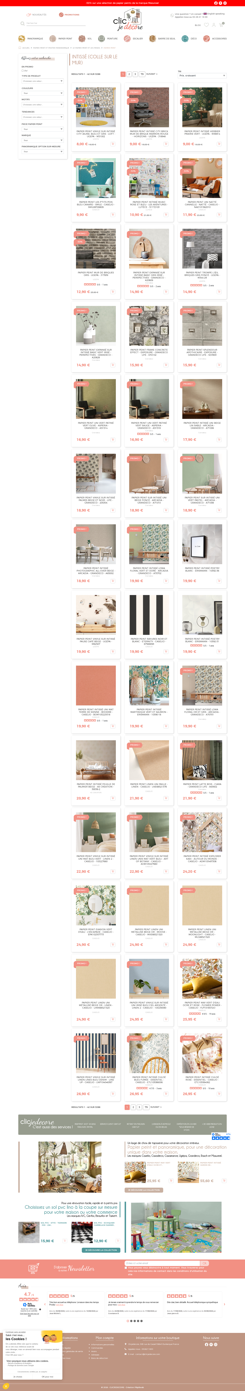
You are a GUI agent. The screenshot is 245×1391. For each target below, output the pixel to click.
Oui (25, 70)
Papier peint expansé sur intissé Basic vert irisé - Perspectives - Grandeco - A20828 (95, 353)
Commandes (97, 1348)
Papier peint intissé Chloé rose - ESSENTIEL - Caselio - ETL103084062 (202, 1080)
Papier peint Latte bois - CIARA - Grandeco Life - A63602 (202, 785)
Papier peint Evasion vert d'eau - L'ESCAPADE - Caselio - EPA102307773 (96, 932)
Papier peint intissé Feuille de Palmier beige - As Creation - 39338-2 (96, 787)
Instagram (225, 3)
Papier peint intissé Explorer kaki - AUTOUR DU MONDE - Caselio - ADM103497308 (202, 859)
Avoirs (94, 1351)
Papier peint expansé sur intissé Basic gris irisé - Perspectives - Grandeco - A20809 (149, 276)
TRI (179, 71)
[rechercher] (23, 23)
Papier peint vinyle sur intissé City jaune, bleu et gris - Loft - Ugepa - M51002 (96, 134)
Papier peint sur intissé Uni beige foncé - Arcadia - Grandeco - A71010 (149, 500)
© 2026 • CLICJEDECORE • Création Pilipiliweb (122, 1387)
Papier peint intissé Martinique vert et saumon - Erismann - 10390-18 (149, 712)
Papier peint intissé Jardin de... (210, 1164)
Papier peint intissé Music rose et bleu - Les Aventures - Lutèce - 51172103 (149, 204)
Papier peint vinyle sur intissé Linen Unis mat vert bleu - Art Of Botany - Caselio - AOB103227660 (149, 860)
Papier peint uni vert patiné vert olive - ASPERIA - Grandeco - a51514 (96, 425)
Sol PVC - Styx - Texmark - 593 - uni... (54, 1224)
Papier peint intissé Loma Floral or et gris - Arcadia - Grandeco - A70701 (202, 712)
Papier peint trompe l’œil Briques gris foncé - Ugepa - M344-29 (202, 275)
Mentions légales (63, 1348)
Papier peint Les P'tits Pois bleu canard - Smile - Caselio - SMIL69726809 (96, 204)
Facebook (216, 3)
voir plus (59, 1305)
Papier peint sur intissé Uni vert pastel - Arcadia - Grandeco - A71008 (202, 500)
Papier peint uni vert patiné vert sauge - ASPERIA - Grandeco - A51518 (149, 425)
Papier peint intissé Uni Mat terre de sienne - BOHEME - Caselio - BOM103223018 (96, 712)
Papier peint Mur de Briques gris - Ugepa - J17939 (96, 273)
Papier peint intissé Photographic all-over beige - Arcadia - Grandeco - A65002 (96, 571)
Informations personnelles (102, 1344)
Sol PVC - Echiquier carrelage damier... (104, 1224)
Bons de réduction (99, 1358)
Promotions (72, 14)
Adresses (95, 1355)
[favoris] (206, 25)
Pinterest (220, 3)
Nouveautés (39, 14)
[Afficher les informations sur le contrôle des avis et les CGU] (40, 1309)
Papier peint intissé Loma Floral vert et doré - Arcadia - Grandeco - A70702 (149, 571)
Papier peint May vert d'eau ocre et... (158, 1164)
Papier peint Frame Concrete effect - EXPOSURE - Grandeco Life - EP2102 (149, 352)
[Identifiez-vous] (214, 25)
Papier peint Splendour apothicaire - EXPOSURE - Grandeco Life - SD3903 (202, 352)
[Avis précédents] (45, 1305)
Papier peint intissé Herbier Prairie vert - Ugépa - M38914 (202, 132)
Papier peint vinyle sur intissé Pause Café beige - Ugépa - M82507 (96, 641)
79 (142, 74)
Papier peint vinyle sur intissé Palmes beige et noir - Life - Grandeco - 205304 (96, 500)
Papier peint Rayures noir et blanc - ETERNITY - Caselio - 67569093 (149, 641)
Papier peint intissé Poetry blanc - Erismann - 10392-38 (202, 569)
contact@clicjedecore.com (147, 1354)
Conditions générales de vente (69, 1351)
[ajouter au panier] (112, 144)
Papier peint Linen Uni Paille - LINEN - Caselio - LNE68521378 (149, 785)
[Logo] (128, 19)
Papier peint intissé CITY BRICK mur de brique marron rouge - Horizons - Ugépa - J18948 (149, 134)
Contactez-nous (63, 1358)
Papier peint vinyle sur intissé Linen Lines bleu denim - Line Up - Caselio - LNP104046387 (96, 1080)
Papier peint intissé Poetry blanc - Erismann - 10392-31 (202, 640)
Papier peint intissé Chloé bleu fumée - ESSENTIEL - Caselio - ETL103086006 (149, 1080)
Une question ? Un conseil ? (200, 15)
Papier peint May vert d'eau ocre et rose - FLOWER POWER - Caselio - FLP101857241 (202, 1005)
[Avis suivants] (224, 1305)
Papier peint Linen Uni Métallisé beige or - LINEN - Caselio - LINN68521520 (96, 1005)
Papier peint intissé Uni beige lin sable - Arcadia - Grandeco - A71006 (202, 425)
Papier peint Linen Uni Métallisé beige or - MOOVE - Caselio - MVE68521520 (149, 932)
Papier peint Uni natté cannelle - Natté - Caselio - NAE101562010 (202, 204)
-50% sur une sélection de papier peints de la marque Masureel (122, 3)
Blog (198, 25)
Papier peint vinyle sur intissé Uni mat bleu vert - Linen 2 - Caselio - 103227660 (96, 859)
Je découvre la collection (144, 1190)
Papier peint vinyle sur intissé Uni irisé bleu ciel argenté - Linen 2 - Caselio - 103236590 (149, 1005)
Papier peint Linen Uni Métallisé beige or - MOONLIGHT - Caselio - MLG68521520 (202, 933)
